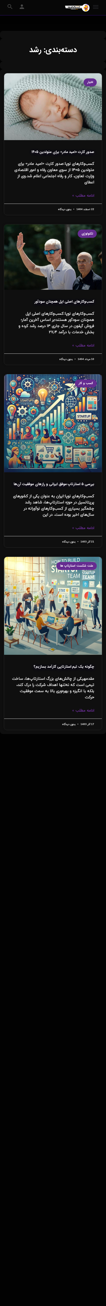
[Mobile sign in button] (22, 6)
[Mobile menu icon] (95, 7)
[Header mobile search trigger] (10, 6)
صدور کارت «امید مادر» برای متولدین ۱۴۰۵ (62, 152)
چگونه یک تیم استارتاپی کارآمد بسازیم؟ (64, 666)
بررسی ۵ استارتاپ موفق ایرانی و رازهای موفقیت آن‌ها (54, 484)
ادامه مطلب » (83, 195)
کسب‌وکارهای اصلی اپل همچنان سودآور (64, 301)
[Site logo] (77, 8)
